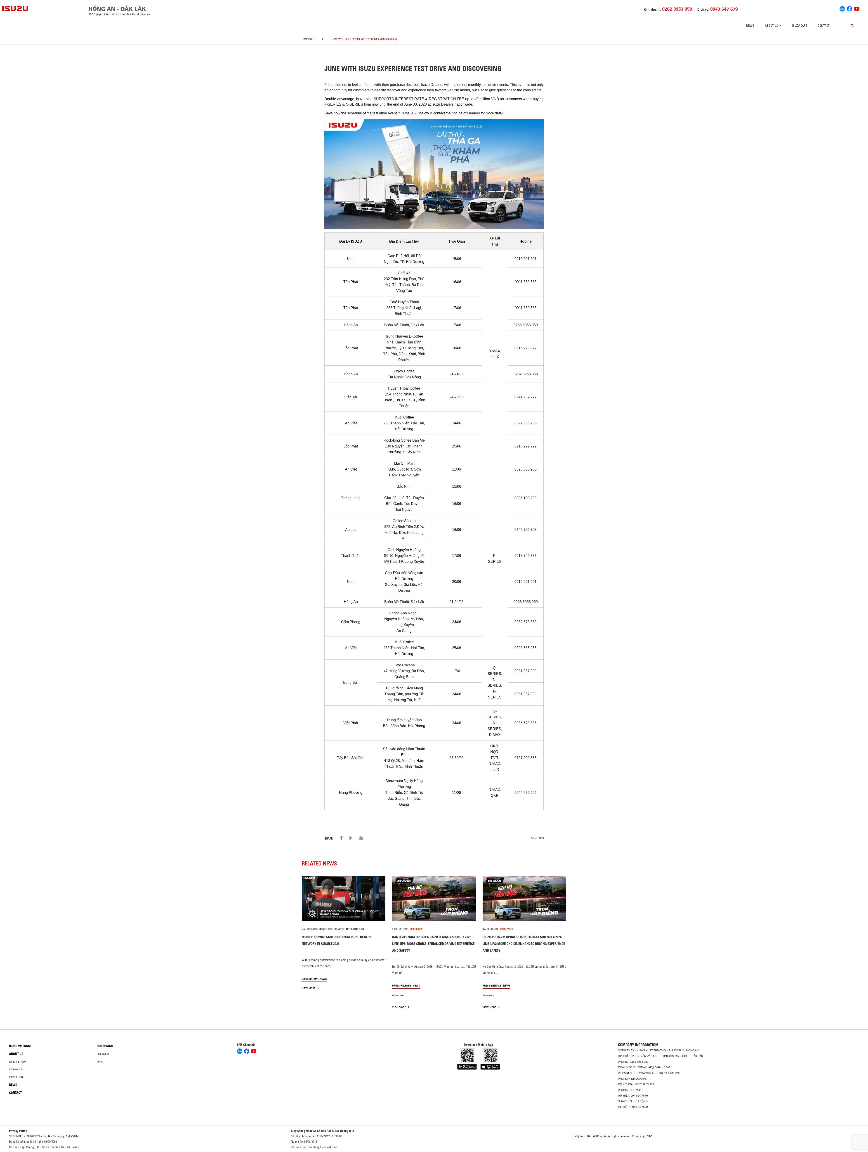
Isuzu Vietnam (20, 1046)
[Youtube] (856, 8)
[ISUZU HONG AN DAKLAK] (15, 8)
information (310, 978)
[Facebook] (849, 8)
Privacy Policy (18, 1131)
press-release (401, 985)
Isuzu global (17, 1077)
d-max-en (398, 995)
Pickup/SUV (103, 1053)
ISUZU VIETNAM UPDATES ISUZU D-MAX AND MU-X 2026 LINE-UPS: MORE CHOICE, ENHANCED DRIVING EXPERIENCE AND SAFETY (433, 944)
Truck (100, 1061)
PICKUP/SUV (416, 929)
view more (309, 988)
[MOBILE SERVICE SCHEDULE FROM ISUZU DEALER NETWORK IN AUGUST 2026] (343, 898)
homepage (308, 39)
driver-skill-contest (331, 929)
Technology (16, 1069)
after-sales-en (355, 929)
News (750, 25)
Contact (824, 25)
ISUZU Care (799, 25)
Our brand (105, 1046)
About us (16, 1054)
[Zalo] (842, 8)
